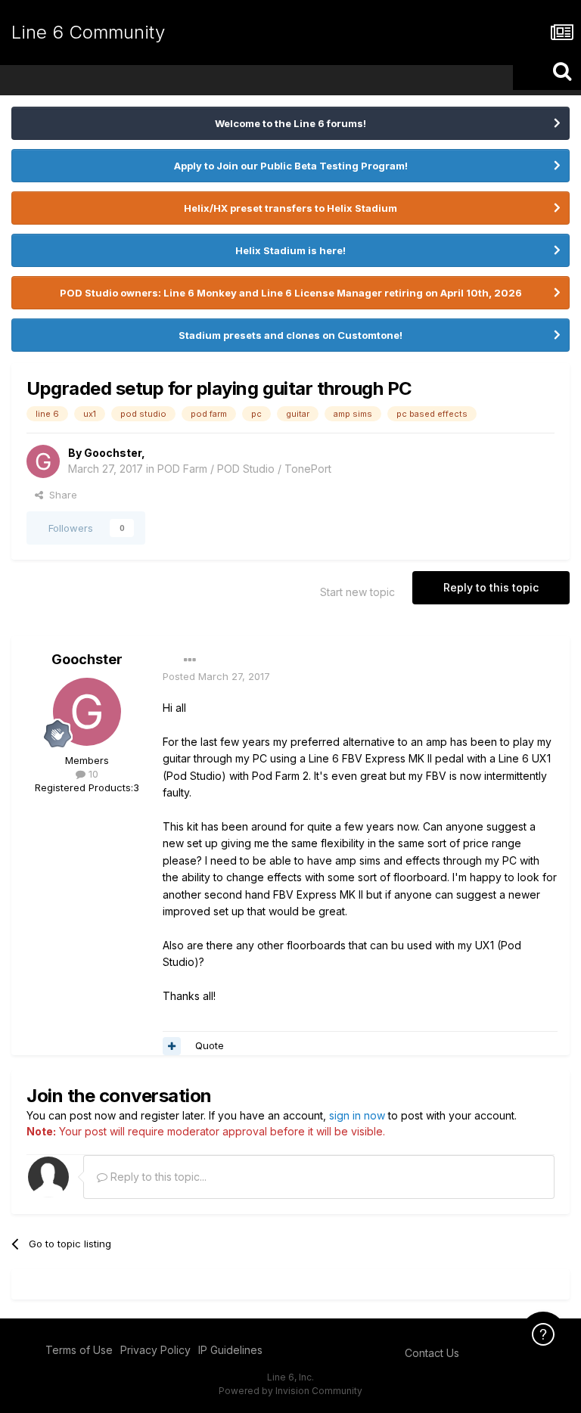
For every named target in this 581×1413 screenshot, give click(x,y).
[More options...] (190, 660)
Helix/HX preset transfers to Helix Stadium (290, 208)
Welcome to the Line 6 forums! (290, 123)
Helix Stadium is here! (290, 250)
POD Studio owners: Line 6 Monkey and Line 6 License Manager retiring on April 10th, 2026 (291, 293)
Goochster (112, 452)
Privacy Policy (155, 1349)
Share (60, 495)
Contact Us (432, 1352)
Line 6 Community (88, 32)
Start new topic (357, 591)
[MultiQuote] (172, 1046)
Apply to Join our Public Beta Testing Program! (291, 166)
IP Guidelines (230, 1349)
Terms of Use (79, 1349)
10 (91, 774)
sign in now (357, 1115)
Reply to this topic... (157, 1176)
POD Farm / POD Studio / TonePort (244, 468)
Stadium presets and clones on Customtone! (290, 335)
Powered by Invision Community (290, 1390)
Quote (209, 1045)
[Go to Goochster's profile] (43, 461)
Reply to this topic (491, 587)
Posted (216, 676)
